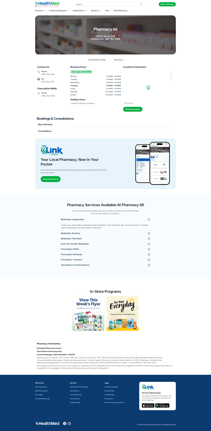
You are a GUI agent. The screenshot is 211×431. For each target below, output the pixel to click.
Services (39, 10)
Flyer (107, 10)
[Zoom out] (171, 75)
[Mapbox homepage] (128, 103)
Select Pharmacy (167, 4)
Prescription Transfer (97, 60)
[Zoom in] (171, 72)
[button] (148, 87)
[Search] (141, 4)
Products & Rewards (57, 10)
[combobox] (106, 4)
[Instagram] (69, 423)
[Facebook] (64, 423)
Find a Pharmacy (120, 10)
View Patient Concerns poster (49, 351)
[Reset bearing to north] (171, 79)
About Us (95, 10)
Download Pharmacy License (49, 348)
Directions (118, 60)
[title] (148, 405)
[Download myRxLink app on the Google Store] (162, 405)
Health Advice (79, 10)
